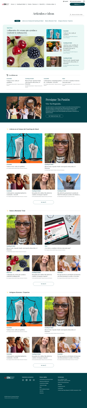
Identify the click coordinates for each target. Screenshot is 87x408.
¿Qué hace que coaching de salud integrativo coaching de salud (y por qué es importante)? (70, 47)
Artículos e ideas (50, 4)
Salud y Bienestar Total (51, 21)
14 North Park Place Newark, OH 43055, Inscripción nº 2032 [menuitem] (69, 390)
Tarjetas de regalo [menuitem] (43, 385)
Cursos (12, 4)
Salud (63, 78)
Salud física (9, 28)
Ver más (43, 202)
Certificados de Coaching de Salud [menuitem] (46, 379)
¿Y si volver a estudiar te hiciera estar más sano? (70, 81)
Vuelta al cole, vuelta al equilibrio (13, 81)
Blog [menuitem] (40, 387)
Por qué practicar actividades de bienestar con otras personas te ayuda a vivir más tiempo (68, 276)
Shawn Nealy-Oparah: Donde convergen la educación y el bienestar (71, 61)
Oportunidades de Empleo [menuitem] (44, 389)
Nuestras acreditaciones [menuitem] (44, 381)
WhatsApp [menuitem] (60, 384)
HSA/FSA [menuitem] (41, 391)
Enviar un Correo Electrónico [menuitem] (63, 382)
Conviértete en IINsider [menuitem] (44, 383)
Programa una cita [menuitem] (61, 386)
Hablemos (76, 4)
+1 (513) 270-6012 (66, 380)
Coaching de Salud (21, 4)
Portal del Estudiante (76, 1)
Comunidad (65, 31)
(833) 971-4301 (64, 379)
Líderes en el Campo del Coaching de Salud (32, 21)
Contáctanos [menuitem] (60, 388)
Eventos (30, 4)
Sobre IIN (41, 4)
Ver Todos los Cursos (54, 116)
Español (66, 1)
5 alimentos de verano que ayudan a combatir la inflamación (22, 31)
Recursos (34, 4)
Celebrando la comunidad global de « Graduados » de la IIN (52, 81)
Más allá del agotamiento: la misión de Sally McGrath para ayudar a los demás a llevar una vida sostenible (68, 194)
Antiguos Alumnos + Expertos (65, 21)
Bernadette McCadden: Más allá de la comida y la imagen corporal (42, 193)
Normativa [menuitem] (42, 393)
